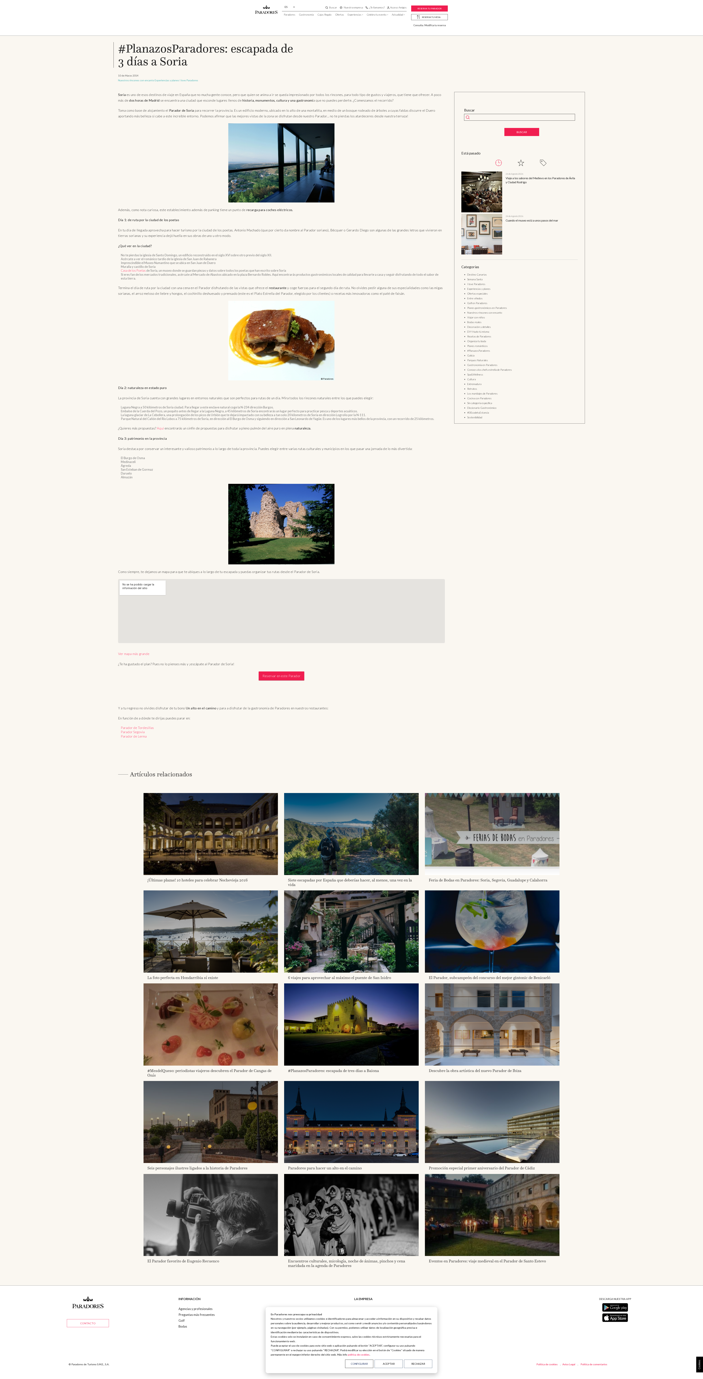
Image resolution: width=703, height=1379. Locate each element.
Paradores (289, 14)
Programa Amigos (366, 1315)
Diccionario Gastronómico (481, 407)
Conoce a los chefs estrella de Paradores (489, 369)
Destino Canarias (477, 274)
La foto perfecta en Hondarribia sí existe (182, 977)
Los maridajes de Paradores (482, 393)
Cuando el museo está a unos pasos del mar (532, 220)
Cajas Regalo (324, 14)
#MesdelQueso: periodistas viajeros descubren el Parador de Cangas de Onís (209, 1073)
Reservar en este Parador (281, 676)
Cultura (471, 379)
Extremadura (474, 384)
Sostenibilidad (474, 417)
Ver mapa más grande (133, 654)
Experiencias (354, 14)
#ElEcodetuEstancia (478, 412)
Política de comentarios (594, 1364)
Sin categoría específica (479, 403)
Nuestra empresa (366, 1309)
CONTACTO (88, 1323)
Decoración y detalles (479, 326)
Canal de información (368, 1332)
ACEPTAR (389, 1363)
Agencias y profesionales (195, 1309)
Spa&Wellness (475, 374)
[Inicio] (266, 7)
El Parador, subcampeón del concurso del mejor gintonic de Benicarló (489, 977)
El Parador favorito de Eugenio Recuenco (183, 1261)
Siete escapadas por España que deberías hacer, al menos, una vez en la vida (350, 882)
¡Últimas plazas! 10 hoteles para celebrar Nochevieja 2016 (197, 880)
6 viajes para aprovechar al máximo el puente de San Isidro (339, 977)
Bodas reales (474, 322)
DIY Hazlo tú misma (478, 331)
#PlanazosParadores (478, 350)
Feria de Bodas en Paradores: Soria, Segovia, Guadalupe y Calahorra (488, 880)
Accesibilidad (363, 1320)
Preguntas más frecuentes (196, 1315)
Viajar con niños (476, 317)
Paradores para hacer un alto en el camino (325, 1168)
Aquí (160, 428)
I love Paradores (189, 80)
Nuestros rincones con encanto (136, 80)
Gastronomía (306, 14)
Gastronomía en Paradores (482, 364)
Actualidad (397, 14)
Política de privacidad (369, 1344)
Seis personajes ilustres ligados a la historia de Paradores (197, 1168)
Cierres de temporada (369, 1326)
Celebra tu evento (376, 14)
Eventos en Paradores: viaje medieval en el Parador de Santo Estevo (487, 1261)
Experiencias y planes (167, 80)
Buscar (469, 110)
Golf (181, 1320)
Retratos (472, 388)
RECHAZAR (418, 1363)
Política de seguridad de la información (380, 1350)
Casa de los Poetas (133, 270)
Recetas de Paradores (479, 336)
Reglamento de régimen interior (376, 1338)
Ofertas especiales (477, 293)
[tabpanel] (519, 214)
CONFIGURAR (359, 1363)
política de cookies (359, 1354)
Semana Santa (475, 279)
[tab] (498, 163)
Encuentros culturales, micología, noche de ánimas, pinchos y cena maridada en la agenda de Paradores (346, 1263)
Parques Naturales (477, 360)
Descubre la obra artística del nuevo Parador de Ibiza (475, 1070)
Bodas (182, 1326)
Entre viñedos (475, 298)
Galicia (471, 355)
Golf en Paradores (477, 303)
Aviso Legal (568, 1364)
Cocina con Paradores (479, 398)
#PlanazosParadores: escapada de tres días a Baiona (333, 1070)
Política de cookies (547, 1364)
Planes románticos (477, 345)
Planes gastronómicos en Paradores (487, 307)
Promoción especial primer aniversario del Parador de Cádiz (482, 1168)
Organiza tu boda (476, 341)
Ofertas (339, 14)
